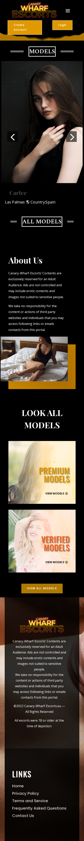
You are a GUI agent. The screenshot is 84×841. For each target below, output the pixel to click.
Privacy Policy (25, 793)
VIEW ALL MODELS (42, 588)
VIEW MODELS (54, 493)
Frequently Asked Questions (39, 808)
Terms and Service (30, 801)
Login (62, 25)
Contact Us (23, 815)
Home (18, 786)
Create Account (20, 27)
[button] (12, 136)
